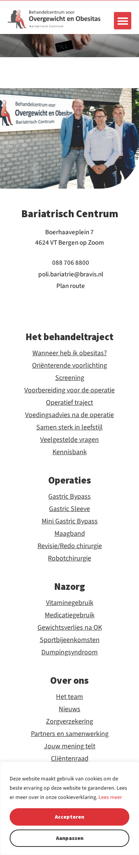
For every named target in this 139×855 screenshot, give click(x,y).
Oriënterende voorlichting (69, 366)
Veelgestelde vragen (69, 440)
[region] (69, 808)
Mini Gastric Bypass (70, 521)
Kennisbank (70, 452)
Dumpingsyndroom (69, 652)
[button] (122, 20)
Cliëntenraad (69, 759)
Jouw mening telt (69, 746)
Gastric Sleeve (69, 509)
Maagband (69, 534)
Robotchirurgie (69, 558)
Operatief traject (69, 403)
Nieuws (69, 709)
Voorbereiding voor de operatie (69, 390)
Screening (69, 378)
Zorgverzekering (69, 722)
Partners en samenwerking (69, 734)
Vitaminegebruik (69, 603)
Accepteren (69, 816)
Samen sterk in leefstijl (69, 427)
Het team (69, 697)
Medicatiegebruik (70, 615)
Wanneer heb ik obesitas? (69, 353)
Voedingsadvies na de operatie (69, 415)
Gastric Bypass (69, 497)
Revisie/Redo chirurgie (69, 546)
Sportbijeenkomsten (70, 640)
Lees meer (110, 797)
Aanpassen (69, 838)
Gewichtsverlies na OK (69, 628)
